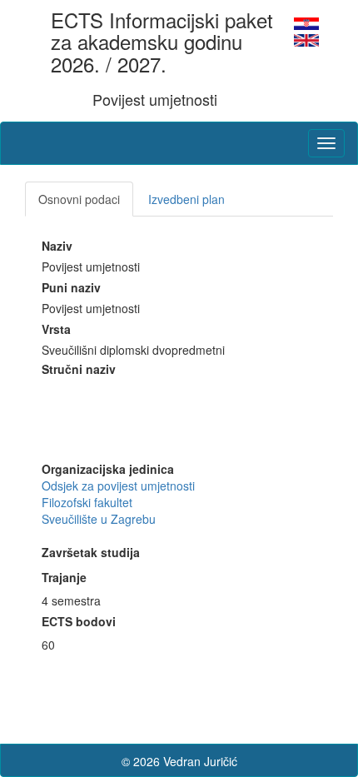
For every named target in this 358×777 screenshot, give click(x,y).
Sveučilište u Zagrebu (99, 519)
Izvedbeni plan (186, 199)
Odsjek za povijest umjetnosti (118, 485)
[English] (306, 38)
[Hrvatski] (306, 21)
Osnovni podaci (79, 199)
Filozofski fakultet (87, 502)
